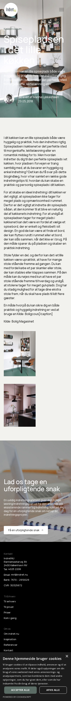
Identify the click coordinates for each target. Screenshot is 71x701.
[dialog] (35, 676)
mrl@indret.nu (19, 574)
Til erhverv (10, 601)
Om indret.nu (11, 633)
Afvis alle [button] (53, 690)
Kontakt (8, 650)
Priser (7, 612)
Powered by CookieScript (17, 696)
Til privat (9, 607)
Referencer (10, 644)
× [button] (66, 656)
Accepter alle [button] (20, 690)
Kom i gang (10, 618)
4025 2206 (14, 569)
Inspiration (10, 639)
